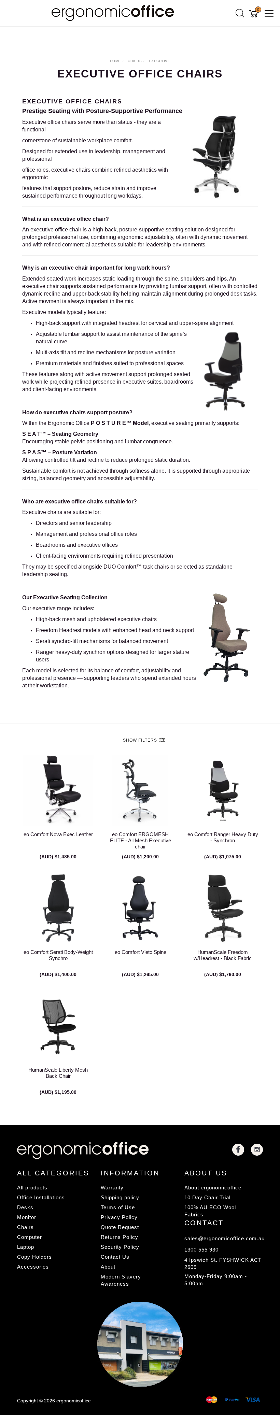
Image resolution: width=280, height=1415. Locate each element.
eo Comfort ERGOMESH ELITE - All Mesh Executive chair (140, 840)
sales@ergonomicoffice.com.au (223, 1238)
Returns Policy (119, 1237)
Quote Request (120, 1227)
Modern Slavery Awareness (121, 1280)
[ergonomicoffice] (115, 12)
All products (32, 1187)
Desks (25, 1207)
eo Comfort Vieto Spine (140, 952)
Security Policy (120, 1247)
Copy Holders (34, 1257)
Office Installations (41, 1197)
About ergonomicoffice (212, 1187)
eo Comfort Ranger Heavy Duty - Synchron (222, 837)
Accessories (33, 1267)
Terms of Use (118, 1207)
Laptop (25, 1247)
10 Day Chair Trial (207, 1197)
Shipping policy (120, 1197)
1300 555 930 (201, 1250)
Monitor (26, 1217)
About (108, 1267)
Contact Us (115, 1257)
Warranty (112, 1187)
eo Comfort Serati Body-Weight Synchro (58, 955)
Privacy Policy (119, 1217)
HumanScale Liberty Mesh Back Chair (58, 1073)
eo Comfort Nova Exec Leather (58, 834)
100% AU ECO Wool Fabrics (210, 1210)
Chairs (25, 1227)
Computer (29, 1237)
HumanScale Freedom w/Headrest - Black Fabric (223, 955)
